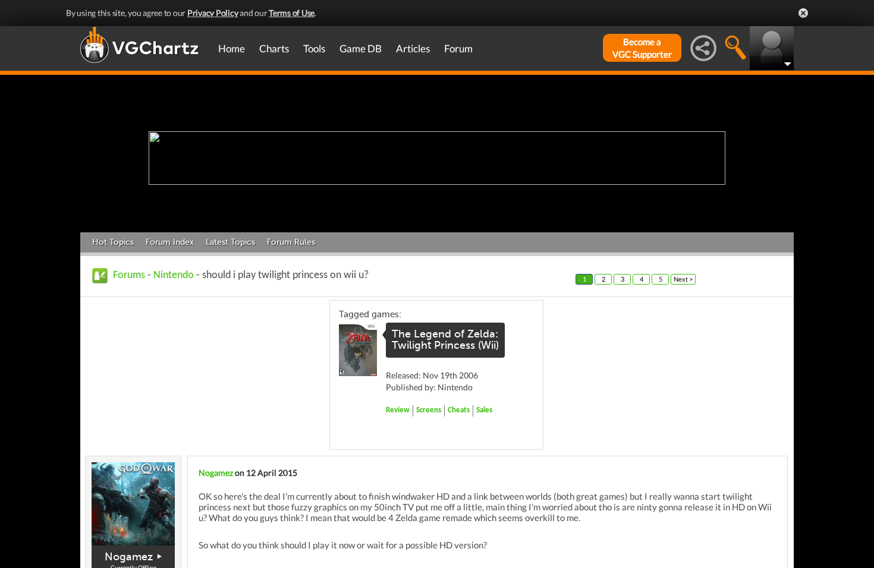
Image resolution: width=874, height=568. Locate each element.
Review (398, 410)
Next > (683, 279)
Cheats (459, 410)
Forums (129, 275)
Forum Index (170, 242)
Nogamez (129, 556)
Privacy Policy (212, 13)
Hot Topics (113, 242)
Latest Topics (230, 242)
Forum (458, 48)
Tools (314, 48)
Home (231, 48)
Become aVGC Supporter (642, 47)
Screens (428, 410)
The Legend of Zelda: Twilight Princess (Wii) (445, 339)
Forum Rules (291, 242)
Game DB (360, 48)
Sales (484, 410)
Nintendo (173, 275)
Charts (274, 48)
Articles (413, 48)
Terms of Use (292, 13)
